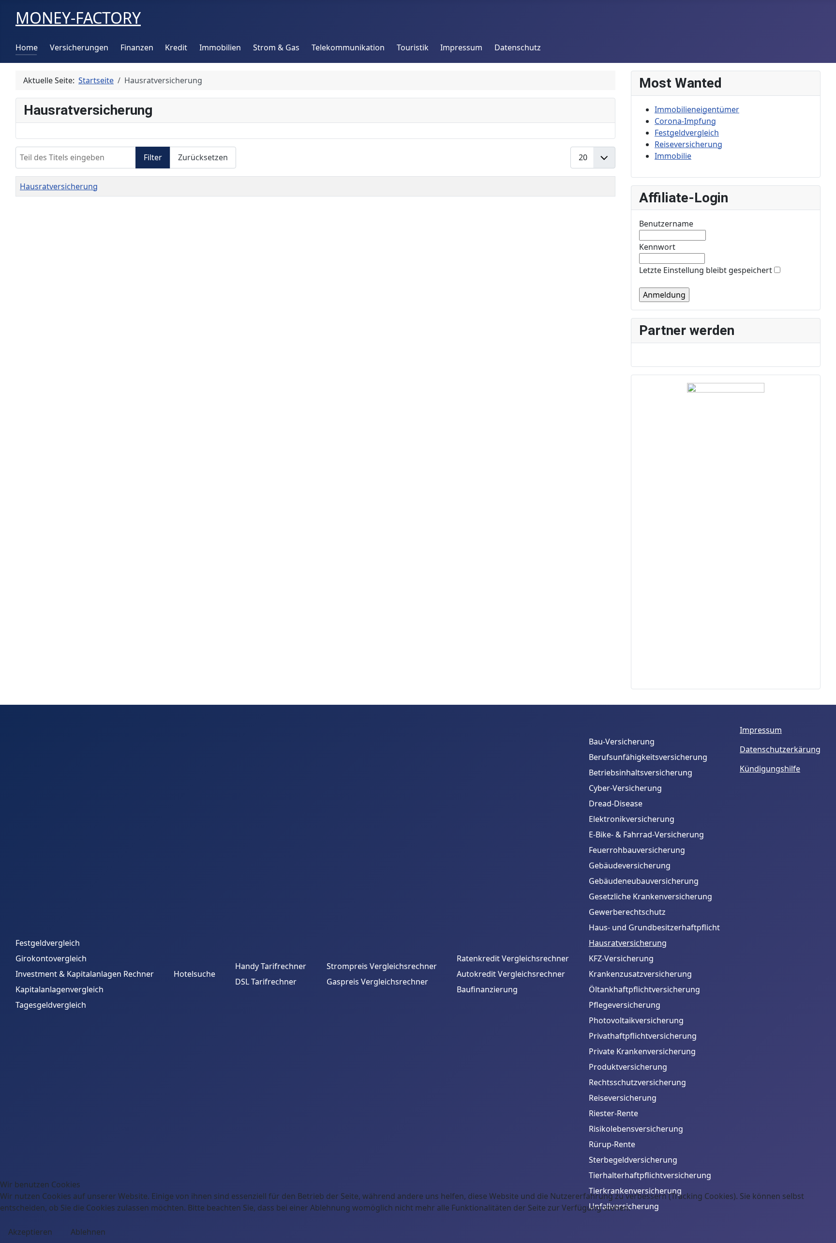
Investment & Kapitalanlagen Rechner (84, 974)
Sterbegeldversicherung (633, 1159)
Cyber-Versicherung (625, 788)
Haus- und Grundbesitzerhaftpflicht (654, 927)
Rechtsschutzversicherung (637, 1082)
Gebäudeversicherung (630, 865)
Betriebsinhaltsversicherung (640, 772)
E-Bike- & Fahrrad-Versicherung (646, 834)
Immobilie (673, 156)
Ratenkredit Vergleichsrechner (513, 958)
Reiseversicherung (688, 144)
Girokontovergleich (51, 958)
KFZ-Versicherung (621, 958)
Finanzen (136, 47)
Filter (153, 157)
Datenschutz (517, 47)
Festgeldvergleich (687, 132)
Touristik (413, 47)
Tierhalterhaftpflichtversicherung (650, 1175)
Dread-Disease (615, 803)
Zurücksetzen (203, 157)
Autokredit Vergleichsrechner (511, 974)
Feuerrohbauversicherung (637, 850)
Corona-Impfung (685, 121)
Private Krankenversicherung (642, 1051)
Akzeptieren (30, 1232)
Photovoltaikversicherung (636, 1020)
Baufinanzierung (487, 989)
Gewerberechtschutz (627, 912)
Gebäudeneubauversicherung (644, 881)
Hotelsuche (194, 974)
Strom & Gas (276, 47)
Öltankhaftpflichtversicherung (644, 989)
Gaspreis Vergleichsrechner (377, 981)
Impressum (461, 47)
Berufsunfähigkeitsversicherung (648, 757)
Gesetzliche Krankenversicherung (650, 896)
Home (26, 47)
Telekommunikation (348, 47)
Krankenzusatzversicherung (640, 974)
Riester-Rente (613, 1113)
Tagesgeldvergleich (50, 1005)
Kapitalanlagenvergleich (59, 989)
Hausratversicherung (59, 186)
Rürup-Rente (612, 1144)
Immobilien (220, 47)
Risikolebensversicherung (636, 1128)
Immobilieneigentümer (697, 109)
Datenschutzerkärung (780, 749)
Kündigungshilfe (770, 768)
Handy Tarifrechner (270, 966)
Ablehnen (88, 1232)
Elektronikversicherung (631, 819)
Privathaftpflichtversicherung (643, 1036)
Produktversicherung (628, 1066)
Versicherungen (79, 47)
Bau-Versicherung (622, 741)
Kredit (176, 47)
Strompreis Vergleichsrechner (382, 966)
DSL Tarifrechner (266, 981)
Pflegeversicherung (624, 1005)
